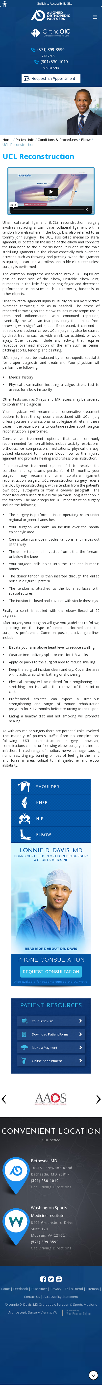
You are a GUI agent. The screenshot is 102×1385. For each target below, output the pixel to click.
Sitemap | (93, 1289)
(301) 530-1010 (54, 61)
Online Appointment (47, 1061)
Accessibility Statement (61, 1296)
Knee (41, 802)
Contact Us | (33, 1296)
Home (7, 139)
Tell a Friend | (75, 1289)
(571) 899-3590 (51, 49)
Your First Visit (42, 1021)
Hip (40, 818)
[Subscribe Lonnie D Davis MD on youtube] (59, 1279)
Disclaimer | (40, 1289)
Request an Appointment (53, 78)
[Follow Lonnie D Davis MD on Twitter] (51, 1279)
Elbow (86, 139)
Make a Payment (44, 1047)
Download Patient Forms (50, 1034)
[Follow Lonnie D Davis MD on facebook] (43, 1279)
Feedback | (21, 1289)
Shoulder (46, 786)
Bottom (94, 1375)
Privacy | (57, 1289)
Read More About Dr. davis (51, 949)
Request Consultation (51, 971)
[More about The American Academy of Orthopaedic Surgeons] (51, 1109)
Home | (6, 1289)
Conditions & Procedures (58, 139)
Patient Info (25, 139)
